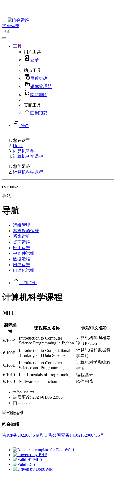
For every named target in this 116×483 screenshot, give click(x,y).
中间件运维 (24, 253)
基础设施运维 (26, 230)
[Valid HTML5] (27, 459)
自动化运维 (24, 270)
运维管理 (21, 225)
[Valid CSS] (24, 464)
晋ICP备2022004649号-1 (24, 435)
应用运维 (21, 247)
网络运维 (21, 264)
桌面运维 (21, 242)
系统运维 (21, 236)
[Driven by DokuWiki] (33, 469)
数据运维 (21, 259)
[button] (17, 46)
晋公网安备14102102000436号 (76, 435)
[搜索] (4, 38)
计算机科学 (24, 151)
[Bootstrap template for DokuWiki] (43, 449)
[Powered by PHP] (30, 454)
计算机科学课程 (28, 156)
